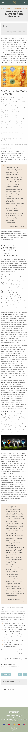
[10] (19, 666)
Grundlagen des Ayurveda (20, 8)
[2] (4, 666)
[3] (5, 666)
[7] (13, 666)
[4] (7, 666)
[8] (15, 666)
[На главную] (1, 8)
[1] (2, 666)
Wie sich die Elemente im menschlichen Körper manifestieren (15, 32)
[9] (17, 666)
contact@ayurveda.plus (14, 717)
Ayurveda (7, 8)
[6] (11, 666)
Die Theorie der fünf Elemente (12, 29)
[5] (9, 666)
